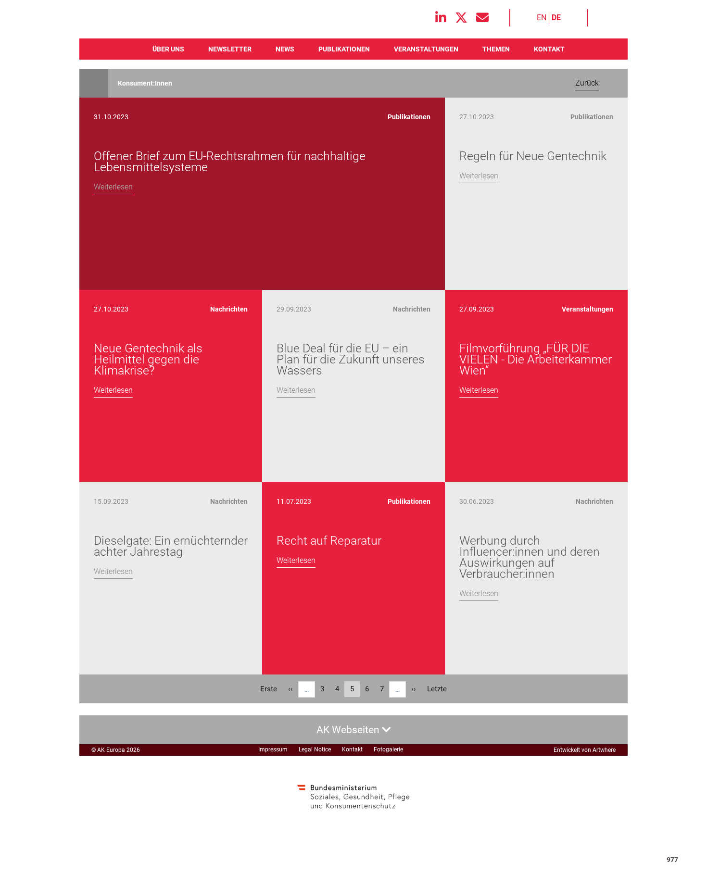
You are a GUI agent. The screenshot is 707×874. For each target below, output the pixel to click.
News (285, 49)
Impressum (273, 749)
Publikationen (344, 49)
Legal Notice (315, 749)
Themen (496, 49)
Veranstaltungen (426, 49)
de (556, 17)
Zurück (587, 82)
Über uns (168, 49)
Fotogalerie (388, 749)
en (541, 17)
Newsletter (230, 49)
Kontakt (549, 49)
